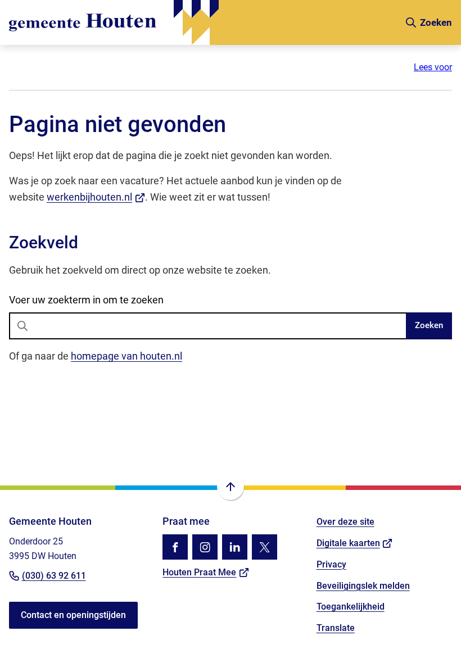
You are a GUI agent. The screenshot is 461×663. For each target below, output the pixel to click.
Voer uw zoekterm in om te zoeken (86, 300)
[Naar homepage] (202, 22)
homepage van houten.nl (126, 356)
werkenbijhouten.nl (96, 197)
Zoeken (429, 325)
